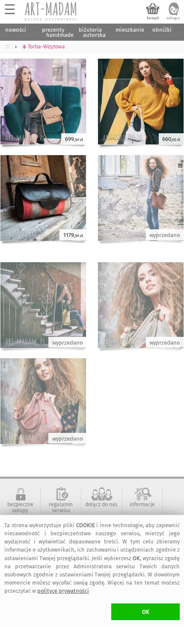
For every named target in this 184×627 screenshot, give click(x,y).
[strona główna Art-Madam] (51, 11)
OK (145, 612)
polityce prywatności (63, 591)
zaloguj (173, 18)
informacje (142, 504)
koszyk (153, 18)
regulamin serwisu (61, 507)
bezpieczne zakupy (20, 507)
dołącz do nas (101, 504)
